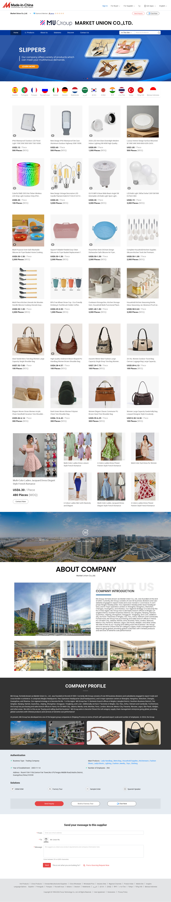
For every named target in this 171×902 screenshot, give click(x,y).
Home (16, 32)
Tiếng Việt (138, 887)
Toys (128, 763)
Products (30, 32)
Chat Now (154, 13)
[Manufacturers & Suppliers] (19, 5)
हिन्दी (115, 887)
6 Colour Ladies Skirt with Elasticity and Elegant (77, 504)
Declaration (111, 892)
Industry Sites (101, 884)
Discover (70, 32)
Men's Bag (117, 761)
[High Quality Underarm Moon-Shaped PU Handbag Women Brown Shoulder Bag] (66, 340)
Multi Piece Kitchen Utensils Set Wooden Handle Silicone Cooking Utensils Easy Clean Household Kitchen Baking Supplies (27, 303)
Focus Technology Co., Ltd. (69, 892)
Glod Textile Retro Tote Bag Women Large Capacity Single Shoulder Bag (28, 360)
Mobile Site (139, 884)
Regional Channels (115, 884)
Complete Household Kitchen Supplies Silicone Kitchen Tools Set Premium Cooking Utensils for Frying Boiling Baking (141, 251)
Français (49, 887)
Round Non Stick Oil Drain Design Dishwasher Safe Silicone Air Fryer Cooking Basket (102, 251)
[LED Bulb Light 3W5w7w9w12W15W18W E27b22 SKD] (143, 174)
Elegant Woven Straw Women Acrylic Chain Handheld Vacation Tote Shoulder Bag (27, 412)
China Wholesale (75, 884)
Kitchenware (144, 761)
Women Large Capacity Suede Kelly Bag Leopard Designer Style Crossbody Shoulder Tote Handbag (142, 412)
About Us (44, 32)
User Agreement (99, 892)
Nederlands (86, 887)
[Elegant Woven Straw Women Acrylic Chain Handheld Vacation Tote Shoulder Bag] (28, 392)
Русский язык (59, 887)
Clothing (134, 763)
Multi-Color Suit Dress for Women (144, 463)
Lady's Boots (99, 763)
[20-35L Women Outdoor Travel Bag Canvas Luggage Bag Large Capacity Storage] (143, 340)
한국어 (102, 887)
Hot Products (24, 884)
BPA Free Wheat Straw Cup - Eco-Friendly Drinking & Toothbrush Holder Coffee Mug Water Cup (66, 303)
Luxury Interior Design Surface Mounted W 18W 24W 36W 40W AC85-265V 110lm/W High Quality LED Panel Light (142, 142)
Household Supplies (130, 761)
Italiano (69, 887)
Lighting (108, 763)
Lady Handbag (106, 761)
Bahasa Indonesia (151, 887)
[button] (83, 78)
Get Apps (150, 6)
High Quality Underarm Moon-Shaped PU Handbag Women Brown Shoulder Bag (66, 360)
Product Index (128, 884)
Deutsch (77, 887)
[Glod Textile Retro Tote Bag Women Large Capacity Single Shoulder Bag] (28, 340)
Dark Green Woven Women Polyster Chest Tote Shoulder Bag (64, 412)
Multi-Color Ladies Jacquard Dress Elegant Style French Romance (34, 482)
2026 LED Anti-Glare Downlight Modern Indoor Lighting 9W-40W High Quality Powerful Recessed (104, 142)
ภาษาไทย (122, 887)
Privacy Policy (122, 892)
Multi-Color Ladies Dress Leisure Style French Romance (76, 464)
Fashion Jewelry (119, 763)
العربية (95, 887)
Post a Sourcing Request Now (96, 865)
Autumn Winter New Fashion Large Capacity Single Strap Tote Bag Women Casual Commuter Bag (104, 360)
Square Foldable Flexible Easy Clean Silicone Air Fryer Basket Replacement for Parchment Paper (66, 251)
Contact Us (84, 32)
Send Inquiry (138, 13)
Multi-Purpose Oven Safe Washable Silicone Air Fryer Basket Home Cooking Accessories (27, 251)
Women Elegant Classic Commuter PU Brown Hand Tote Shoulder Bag (103, 412)
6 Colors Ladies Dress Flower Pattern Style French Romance (109, 464)
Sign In (105, 6)
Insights (148, 884)
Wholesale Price (89, 884)
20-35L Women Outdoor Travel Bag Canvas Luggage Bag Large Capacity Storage (141, 360)
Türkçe (130, 887)
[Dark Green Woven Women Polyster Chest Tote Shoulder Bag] (66, 392)
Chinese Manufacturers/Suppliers (55, 884)
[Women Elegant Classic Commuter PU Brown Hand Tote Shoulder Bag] (105, 392)
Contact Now (21, 501)
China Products (36, 884)
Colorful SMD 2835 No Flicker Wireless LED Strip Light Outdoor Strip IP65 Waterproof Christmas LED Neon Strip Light (27, 194)
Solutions (57, 32)
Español (31, 887)
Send (47, 865)
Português (39, 887)
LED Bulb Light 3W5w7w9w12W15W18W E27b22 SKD (143, 194)
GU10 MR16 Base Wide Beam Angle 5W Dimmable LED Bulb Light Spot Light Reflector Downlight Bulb (104, 194)
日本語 (109, 887)
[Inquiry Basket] (139, 6)
